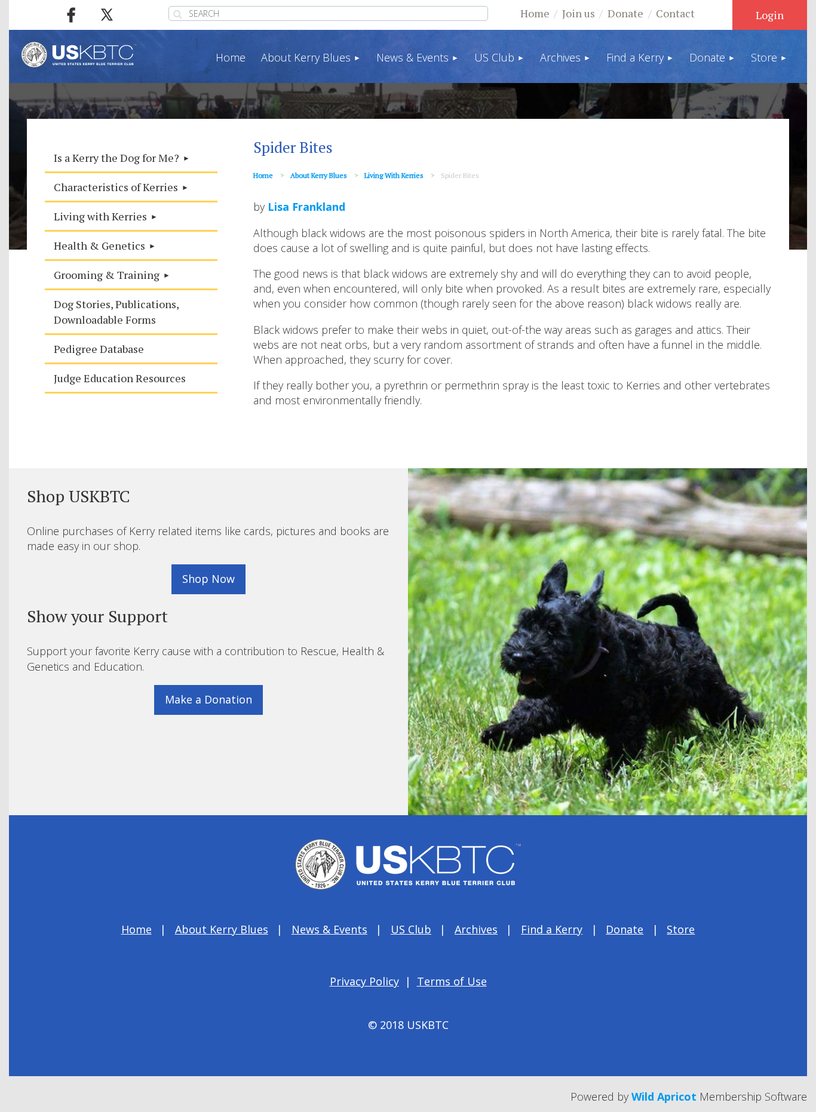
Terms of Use (452, 981)
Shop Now (208, 579)
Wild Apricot (664, 1096)
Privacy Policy (364, 981)
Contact (675, 13)
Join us (578, 13)
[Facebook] (71, 15)
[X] (107, 15)
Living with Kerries (394, 175)
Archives (476, 929)
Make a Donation (208, 699)
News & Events (329, 929)
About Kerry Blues (318, 175)
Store (681, 929)
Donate (625, 13)
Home (535, 13)
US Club (411, 929)
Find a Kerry (551, 929)
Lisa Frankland (306, 206)
